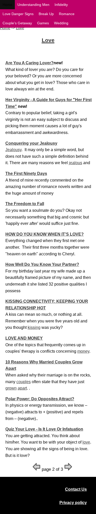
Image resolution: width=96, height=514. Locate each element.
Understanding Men (33, 5)
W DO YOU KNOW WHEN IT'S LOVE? (48, 234)
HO (8, 234)
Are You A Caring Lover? (29, 63)
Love (20, 28)
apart (22, 388)
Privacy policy (73, 502)
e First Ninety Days (28, 173)
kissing (34, 327)
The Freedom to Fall (24, 204)
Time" (11, 106)
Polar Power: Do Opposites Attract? (39, 399)
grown (11, 388)
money (83, 351)
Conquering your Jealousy (31, 143)
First (87, 100)
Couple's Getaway (17, 23)
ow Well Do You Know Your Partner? (43, 264)
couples (23, 382)
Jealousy (13, 150)
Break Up (46, 14)
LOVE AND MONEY (24, 338)
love (86, 442)
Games (43, 23)
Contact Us (76, 489)
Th (7, 173)
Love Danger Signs (18, 14)
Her (78, 100)
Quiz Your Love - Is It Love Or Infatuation (44, 429)
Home (5, 28)
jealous (75, 163)
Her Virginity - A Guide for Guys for (38, 100)
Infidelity (61, 5)
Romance (66, 14)
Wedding (61, 23)
